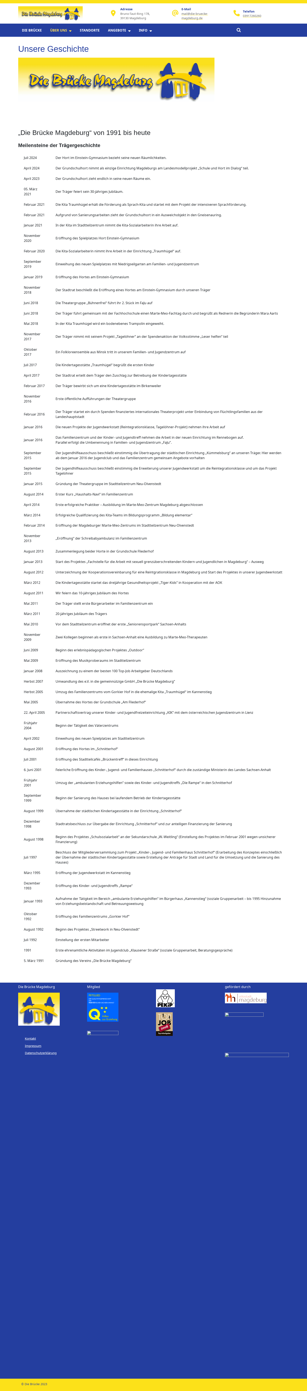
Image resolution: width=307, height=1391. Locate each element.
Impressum (33, 1046)
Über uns (58, 30)
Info (143, 30)
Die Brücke (32, 30)
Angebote (117, 30)
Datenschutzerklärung (41, 1053)
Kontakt (30, 1038)
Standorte (90, 30)
